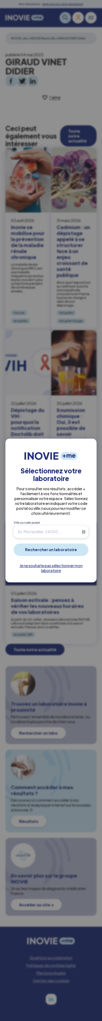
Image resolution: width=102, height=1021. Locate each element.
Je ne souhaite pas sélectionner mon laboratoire (51, 568)
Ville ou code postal (27, 522)
